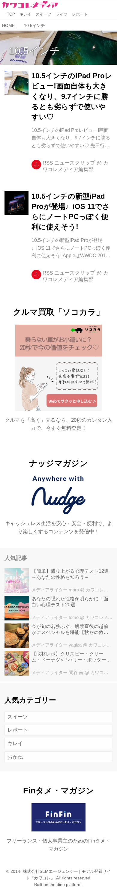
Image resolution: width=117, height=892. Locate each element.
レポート (18, 730)
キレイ (15, 743)
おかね (15, 757)
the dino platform (66, 884)
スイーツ (18, 717)
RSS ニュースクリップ (69, 163)
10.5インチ (34, 50)
